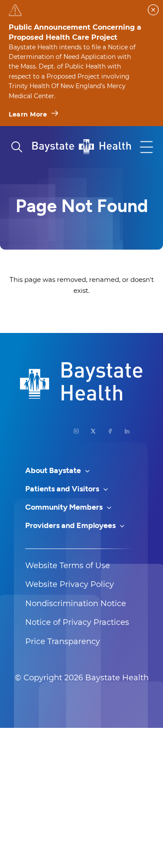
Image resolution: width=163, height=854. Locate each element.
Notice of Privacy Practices (77, 622)
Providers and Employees (71, 525)
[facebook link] (110, 431)
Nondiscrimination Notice (75, 603)
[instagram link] (76, 431)
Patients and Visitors (63, 489)
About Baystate (54, 470)
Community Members (64, 507)
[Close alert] (153, 9)
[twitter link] (93, 431)
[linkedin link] (127, 431)
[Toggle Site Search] (16, 147)
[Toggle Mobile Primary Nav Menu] (146, 147)
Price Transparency (62, 641)
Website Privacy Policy (69, 584)
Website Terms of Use (67, 565)
